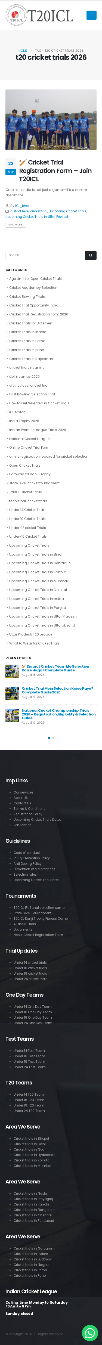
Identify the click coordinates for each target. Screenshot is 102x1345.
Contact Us (22, 803)
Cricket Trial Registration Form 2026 (38, 314)
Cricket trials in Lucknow (33, 1259)
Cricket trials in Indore (31, 1254)
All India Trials (25, 924)
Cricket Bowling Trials (27, 296)
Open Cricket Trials (25, 465)
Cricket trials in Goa (29, 1149)
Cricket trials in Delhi (30, 1144)
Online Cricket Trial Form (29, 447)
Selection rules (25, 874)
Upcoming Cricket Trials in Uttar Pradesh (37, 217)
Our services (23, 792)
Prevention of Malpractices (34, 869)
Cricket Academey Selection (33, 287)
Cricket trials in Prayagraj (33, 1199)
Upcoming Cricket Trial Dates (37, 880)
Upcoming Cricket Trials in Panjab (37, 607)
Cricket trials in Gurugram (34, 1248)
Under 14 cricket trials (30, 962)
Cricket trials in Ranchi (31, 1204)
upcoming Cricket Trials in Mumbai (38, 581)
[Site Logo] (39, 15)
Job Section (23, 825)
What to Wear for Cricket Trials (34, 643)
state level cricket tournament (34, 483)
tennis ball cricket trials (28, 501)
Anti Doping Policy (28, 863)
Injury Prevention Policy (32, 858)
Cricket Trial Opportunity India (33, 305)
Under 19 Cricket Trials (27, 518)
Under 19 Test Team (29, 1061)
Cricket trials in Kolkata (32, 1160)
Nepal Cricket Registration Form (38, 935)
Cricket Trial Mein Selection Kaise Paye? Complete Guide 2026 (57, 690)
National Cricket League (29, 438)
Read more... (16, 224)
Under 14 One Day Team (33, 1007)
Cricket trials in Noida (30, 1193)
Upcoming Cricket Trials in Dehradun (40, 563)
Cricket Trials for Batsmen (30, 323)
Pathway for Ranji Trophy (30, 474)
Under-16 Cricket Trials (28, 536)
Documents (23, 929)
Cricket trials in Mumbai (32, 1166)
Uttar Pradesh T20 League (30, 634)
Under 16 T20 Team (29, 1100)
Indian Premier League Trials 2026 (37, 429)
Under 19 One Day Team (33, 1017)
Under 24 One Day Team (33, 1023)
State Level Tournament (32, 913)
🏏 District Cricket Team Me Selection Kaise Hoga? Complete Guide (55, 668)
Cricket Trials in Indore (27, 332)
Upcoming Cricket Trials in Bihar (36, 554)
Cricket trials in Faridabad (34, 1221)
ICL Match (17, 412)
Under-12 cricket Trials (27, 527)
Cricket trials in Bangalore (34, 1210)
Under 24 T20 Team (29, 1111)
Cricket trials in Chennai (33, 1215)
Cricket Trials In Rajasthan (31, 359)
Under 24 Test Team (30, 1067)
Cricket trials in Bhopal (31, 1138)
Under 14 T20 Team (29, 1094)
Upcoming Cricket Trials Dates (37, 819)
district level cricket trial (28, 211)
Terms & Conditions (29, 809)
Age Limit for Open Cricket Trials (35, 278)
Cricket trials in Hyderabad (34, 1155)
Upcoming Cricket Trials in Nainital (38, 589)
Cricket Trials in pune (26, 350)
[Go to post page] (12, 671)
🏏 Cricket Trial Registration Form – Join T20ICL (55, 170)
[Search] (91, 255)
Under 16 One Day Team (33, 1012)
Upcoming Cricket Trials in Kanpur (37, 572)
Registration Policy (28, 814)
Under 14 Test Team (29, 1051)
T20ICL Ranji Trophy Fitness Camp (41, 918)
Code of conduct (27, 853)
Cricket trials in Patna (30, 1270)
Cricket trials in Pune (30, 1275)
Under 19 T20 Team (29, 1105)
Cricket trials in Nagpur (32, 1265)
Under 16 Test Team (29, 1056)
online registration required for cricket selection (48, 456)
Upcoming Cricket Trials (67, 211)
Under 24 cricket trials (31, 979)
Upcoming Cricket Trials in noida (36, 598)
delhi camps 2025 (24, 376)
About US (21, 798)
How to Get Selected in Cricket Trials (39, 403)
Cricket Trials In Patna (27, 341)
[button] (91, 15)
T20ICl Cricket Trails (25, 492)
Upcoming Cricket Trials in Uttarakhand (42, 625)
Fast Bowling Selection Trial (32, 394)
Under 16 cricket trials (30, 968)
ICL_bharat (24, 206)
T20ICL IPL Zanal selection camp (39, 908)
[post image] (51, 119)
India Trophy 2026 (24, 421)
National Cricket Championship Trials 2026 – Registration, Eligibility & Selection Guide (58, 714)
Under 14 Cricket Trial (26, 509)
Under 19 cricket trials (30, 973)
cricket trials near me (27, 367)
